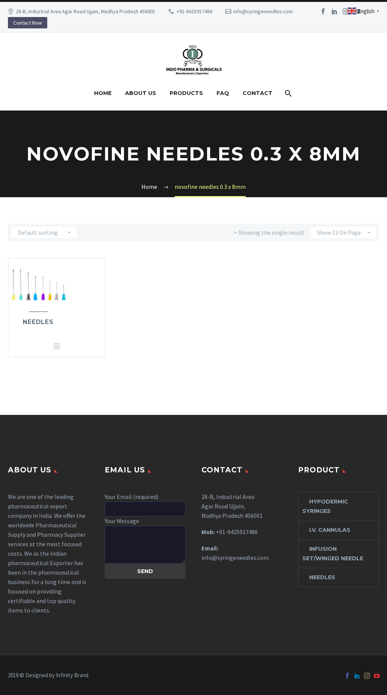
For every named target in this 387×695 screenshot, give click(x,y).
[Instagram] (345, 11)
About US (140, 93)
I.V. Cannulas (329, 530)
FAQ (223, 93)
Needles (38, 322)
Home (102, 93)
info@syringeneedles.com (263, 11)
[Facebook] (323, 11)
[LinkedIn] (334, 11)
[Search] (287, 93)
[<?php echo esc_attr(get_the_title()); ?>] (57, 346)
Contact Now (27, 22)
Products (186, 93)
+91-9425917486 (194, 11)
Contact (257, 93)
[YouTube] (377, 676)
